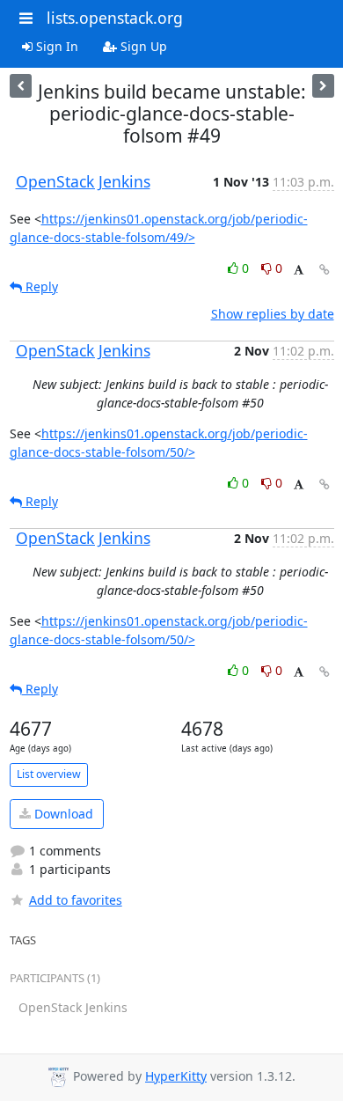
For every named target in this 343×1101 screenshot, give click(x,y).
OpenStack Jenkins (83, 181)
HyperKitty (176, 1076)
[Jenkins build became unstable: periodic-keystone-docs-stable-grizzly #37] (323, 86)
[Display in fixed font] (298, 271)
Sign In (55, 46)
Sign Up (142, 46)
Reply (40, 286)
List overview (49, 774)
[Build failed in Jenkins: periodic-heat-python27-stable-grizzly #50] (21, 86)
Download (62, 813)
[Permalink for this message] (324, 270)
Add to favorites (75, 900)
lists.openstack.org (115, 17)
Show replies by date (272, 313)
